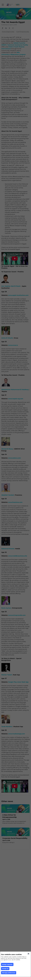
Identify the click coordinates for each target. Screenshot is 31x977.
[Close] (28, 953)
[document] (15, 964)
